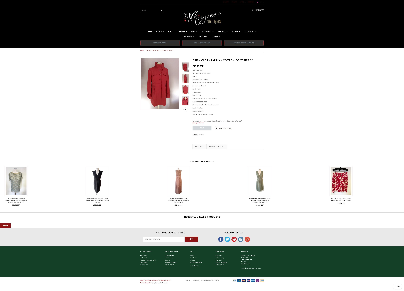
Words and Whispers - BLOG (148, 260)
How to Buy (219, 255)
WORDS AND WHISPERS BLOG (210, 280)
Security (167, 260)
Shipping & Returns (216, 146)
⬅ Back (5, 225)
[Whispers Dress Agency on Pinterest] (233, 239)
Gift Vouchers (220, 265)
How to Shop (143, 255)
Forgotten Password (196, 262)
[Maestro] (248, 280)
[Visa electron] (239, 280)
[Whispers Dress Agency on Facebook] (220, 239)
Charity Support (169, 265)
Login (241, 2)
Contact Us (195, 266)
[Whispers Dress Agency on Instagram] (240, 239)
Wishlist (234, 2)
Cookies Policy (169, 255)
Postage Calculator (198, 123)
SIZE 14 (201, 135)
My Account (143, 258)
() (259, 10)
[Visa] (234, 280)
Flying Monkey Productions (159, 283)
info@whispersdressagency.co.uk (251, 268)
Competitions (144, 265)
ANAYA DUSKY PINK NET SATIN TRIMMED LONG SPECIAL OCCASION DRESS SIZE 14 (120, 200)
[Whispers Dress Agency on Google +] (247, 239)
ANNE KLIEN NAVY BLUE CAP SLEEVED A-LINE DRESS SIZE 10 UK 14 (364, 199)
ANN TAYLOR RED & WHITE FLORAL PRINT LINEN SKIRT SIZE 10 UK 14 (283, 199)
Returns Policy (220, 258)
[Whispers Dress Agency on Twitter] (227, 239)
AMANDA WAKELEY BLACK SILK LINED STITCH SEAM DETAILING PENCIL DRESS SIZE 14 (39, 200)
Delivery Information (221, 262)
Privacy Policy (169, 258)
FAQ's (192, 255)
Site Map (192, 260)
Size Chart (199, 146)
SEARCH (187, 280)
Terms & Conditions (171, 262)
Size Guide (193, 258)
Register (251, 2)
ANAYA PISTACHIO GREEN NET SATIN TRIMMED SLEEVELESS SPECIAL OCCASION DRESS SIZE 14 (202, 200)
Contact (226, 2)
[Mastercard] (244, 280)
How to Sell (219, 260)
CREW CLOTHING (197, 70)
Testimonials (144, 262)
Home (142, 50)
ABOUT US (196, 280)
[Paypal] (262, 280)
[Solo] (257, 280)
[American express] (253, 280)
